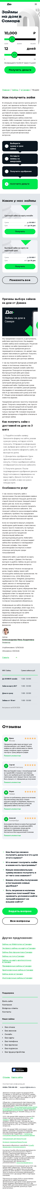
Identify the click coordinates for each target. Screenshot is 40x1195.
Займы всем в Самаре (12, 974)
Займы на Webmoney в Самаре (17, 944)
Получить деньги (20, 70)
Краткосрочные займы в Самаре (17, 970)
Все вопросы (20, 921)
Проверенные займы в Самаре (16, 966)
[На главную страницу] (9, 4)
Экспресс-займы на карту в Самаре (18, 948)
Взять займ (7, 1001)
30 (35, 59)
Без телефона (11, 1041)
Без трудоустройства (15, 1052)
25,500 (19, 43)
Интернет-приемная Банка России (15, 1142)
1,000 (6, 43)
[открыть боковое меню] (36, 4)
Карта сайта (17, 1077)
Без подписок (11, 1048)
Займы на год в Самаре (13, 956)
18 (19, 59)
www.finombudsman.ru (24, 1162)
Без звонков (10, 1031)
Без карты (9, 1038)
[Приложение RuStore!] (19, 1070)
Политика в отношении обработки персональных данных (19, 1134)
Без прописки (11, 1045)
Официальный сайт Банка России (14, 1139)
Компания (7, 1005)
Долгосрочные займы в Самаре (17, 978)
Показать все (20, 280)
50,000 (33, 43)
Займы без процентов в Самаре (17, 952)
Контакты (6, 1012)
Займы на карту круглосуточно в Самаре (16, 961)
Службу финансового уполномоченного (18, 1146)
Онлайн (8, 1034)
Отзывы (6, 1077)
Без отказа (10, 1027)
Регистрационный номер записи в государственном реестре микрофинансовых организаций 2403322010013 (20, 1108)
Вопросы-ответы (10, 1008)
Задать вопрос (20, 911)
